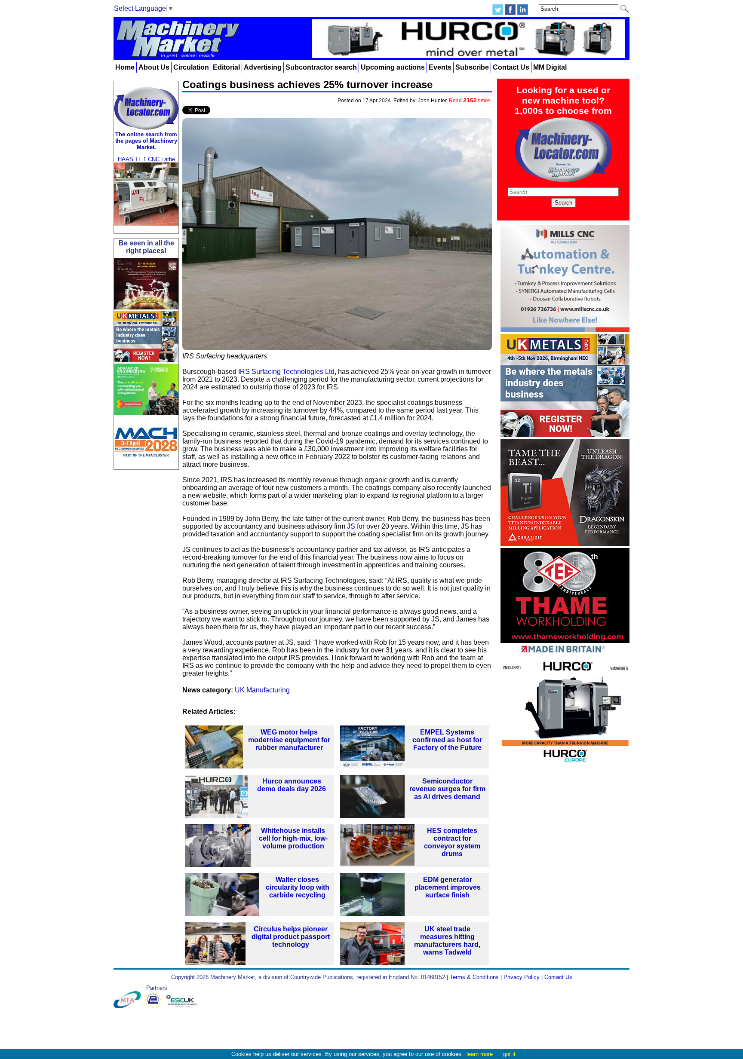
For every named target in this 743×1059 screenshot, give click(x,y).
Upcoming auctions (393, 67)
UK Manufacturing (262, 690)
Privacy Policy (522, 977)
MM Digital (550, 67)
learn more (480, 1054)
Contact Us (511, 67)
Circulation (191, 67)
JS (351, 526)
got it (509, 1054)
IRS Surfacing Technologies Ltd (286, 371)
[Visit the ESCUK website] (183, 1006)
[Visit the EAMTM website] (155, 1006)
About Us (153, 67)
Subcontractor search (321, 67)
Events (440, 67)
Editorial (226, 67)
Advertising (263, 67)
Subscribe (472, 67)
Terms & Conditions (474, 977)
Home (125, 67)
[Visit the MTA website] (129, 1006)
